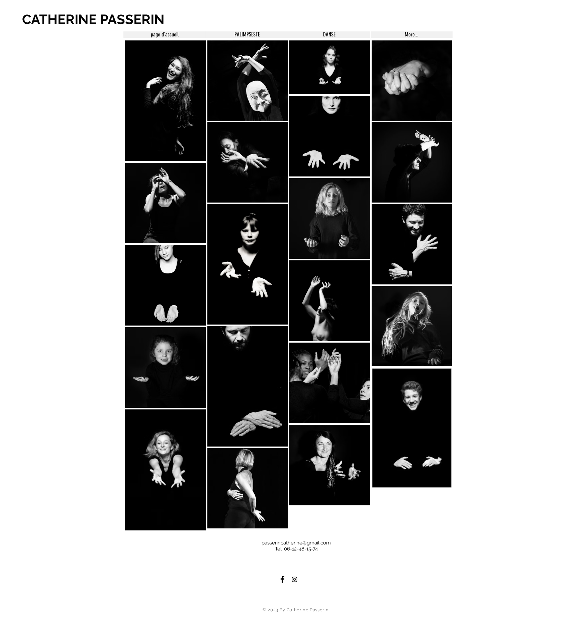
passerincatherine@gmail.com (296, 543)
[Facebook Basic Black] (282, 579)
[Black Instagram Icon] (294, 579)
